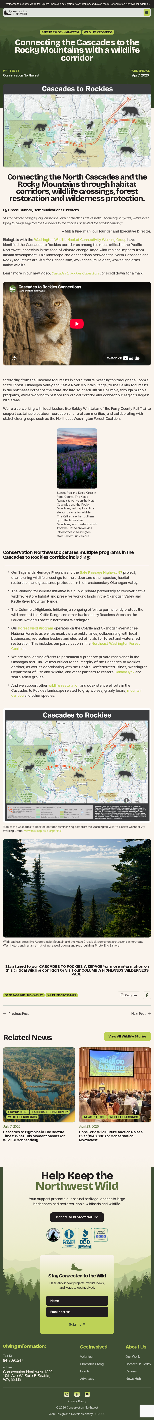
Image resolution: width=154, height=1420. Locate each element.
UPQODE (99, 1414)
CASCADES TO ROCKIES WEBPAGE (70, 966)
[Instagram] (66, 1394)
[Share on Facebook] (147, 995)
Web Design (57, 1414)
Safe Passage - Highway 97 (60, 32)
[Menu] (147, 12)
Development (80, 1414)
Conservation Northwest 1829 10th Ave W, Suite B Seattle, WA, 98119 (28, 1376)
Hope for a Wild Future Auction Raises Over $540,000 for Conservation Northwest (110, 1136)
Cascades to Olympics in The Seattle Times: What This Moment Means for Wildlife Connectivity (34, 1136)
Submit (77, 1324)
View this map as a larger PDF (43, 830)
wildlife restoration (63, 685)
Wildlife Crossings (98, 32)
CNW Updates (17, 1112)
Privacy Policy (77, 1401)
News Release (94, 1117)
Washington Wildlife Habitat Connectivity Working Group (80, 240)
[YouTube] (87, 1394)
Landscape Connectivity (50, 1112)
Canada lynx (124, 672)
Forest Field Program (35, 628)
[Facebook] (77, 1394)
